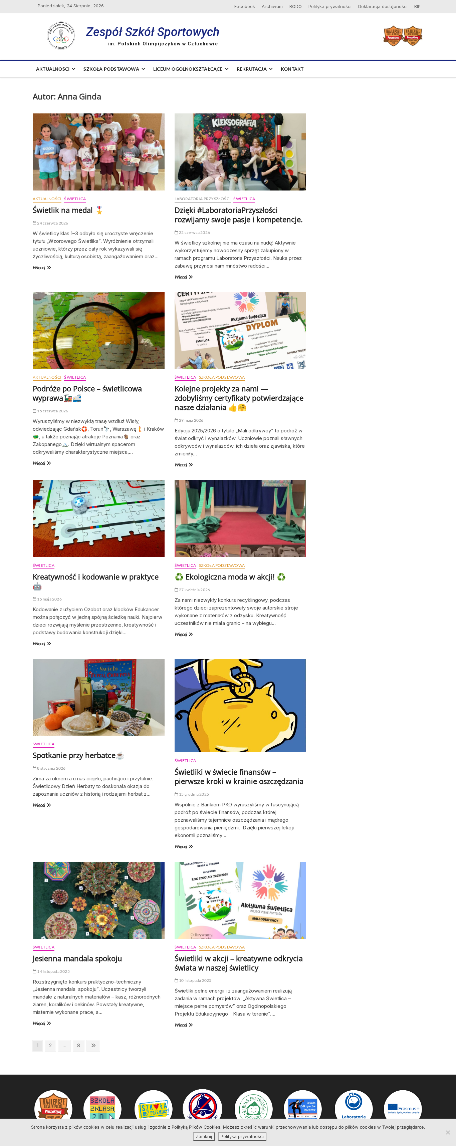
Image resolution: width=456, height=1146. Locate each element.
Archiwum (272, 6)
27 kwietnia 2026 (194, 589)
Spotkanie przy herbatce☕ (79, 755)
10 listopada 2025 (195, 980)
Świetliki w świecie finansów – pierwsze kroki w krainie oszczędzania (239, 776)
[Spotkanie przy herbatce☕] (99, 697)
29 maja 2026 (191, 420)
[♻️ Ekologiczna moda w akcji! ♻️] (240, 518)
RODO (295, 6)
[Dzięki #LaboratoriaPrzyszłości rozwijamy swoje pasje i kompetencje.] (240, 151)
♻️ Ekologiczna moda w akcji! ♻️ (230, 576)
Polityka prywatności (330, 6)
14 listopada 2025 (53, 971)
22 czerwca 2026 (194, 232)
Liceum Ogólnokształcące (188, 69)
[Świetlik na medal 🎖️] (99, 151)
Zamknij (204, 1136)
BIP (417, 6)
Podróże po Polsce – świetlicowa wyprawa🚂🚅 (87, 393)
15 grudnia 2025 (193, 794)
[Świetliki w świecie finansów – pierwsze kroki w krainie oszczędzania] (240, 706)
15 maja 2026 (49, 599)
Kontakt (292, 69)
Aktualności (52, 69)
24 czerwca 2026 (52, 223)
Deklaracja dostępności (383, 6)
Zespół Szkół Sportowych (152, 32)
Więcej (46, 267)
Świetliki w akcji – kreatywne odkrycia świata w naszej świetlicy (239, 963)
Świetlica (75, 198)
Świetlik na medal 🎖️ (68, 210)
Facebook (244, 6)
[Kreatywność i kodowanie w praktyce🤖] (99, 518)
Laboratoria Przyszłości (203, 198)
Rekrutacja (252, 69)
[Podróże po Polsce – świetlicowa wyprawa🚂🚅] (99, 330)
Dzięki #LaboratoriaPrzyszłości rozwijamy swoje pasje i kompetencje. (239, 214)
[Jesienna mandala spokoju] (99, 900)
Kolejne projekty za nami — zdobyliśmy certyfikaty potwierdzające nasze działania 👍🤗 (239, 397)
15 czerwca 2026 (52, 410)
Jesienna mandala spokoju (77, 958)
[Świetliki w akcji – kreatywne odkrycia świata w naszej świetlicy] (240, 900)
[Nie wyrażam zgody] (447, 1132)
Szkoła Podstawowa (111, 69)
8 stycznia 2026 (50, 768)
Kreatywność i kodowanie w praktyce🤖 (96, 581)
